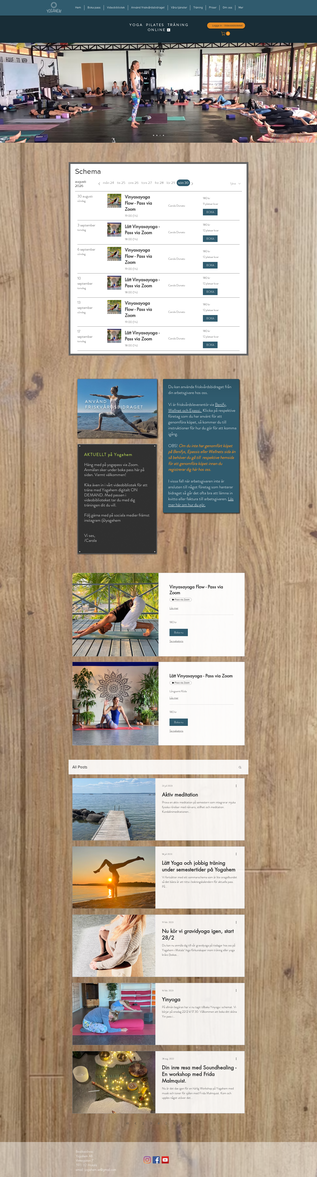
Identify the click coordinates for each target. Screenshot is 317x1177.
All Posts (79, 767)
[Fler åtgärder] (237, 786)
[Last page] (189, 1123)
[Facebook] (156, 1159)
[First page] (127, 1123)
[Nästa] (297, 93)
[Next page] (181, 1123)
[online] (153, 135)
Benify (220, 404)
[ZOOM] (163, 135)
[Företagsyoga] (160, 135)
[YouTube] (165, 1159)
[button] (179, 632)
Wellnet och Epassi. (185, 410)
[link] (202, 590)
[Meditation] (156, 135)
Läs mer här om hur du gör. (201, 502)
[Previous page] (135, 1123)
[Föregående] (20, 93)
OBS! (173, 446)
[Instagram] (147, 1159)
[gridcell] (183, 182)
